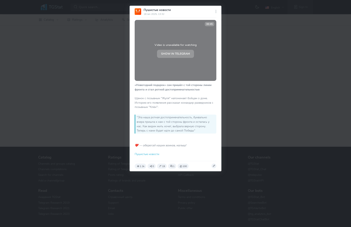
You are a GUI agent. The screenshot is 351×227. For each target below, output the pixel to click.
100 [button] (185, 166)
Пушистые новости (157, 10)
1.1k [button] (142, 166)
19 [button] (163, 166)
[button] (213, 166)
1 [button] (173, 166)
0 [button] (153, 166)
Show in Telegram (175, 54)
